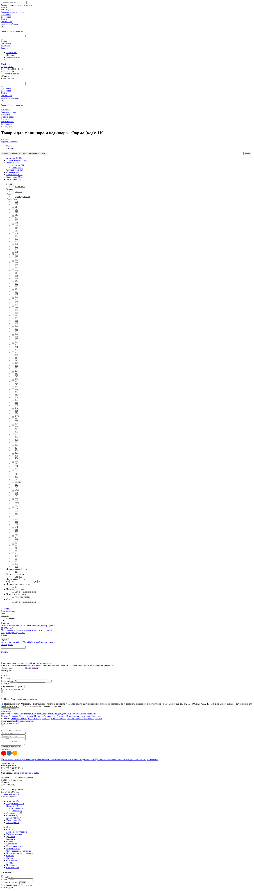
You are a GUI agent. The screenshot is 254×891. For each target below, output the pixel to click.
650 (16, 498)
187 (16, 323)
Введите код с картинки (12, 689)
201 (16, 347)
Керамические (7, 121)
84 (16, 548)
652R (17, 503)
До (35, 581)
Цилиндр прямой (22, 196)
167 (16, 302)
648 (16, 492)
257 (16, 397)
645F (17, 490)
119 (16, 254)
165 (16, 297)
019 (16, 215)
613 (16, 474)
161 (16, 294)
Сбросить (5, 609)
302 (16, 437)
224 (16, 363)
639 (16, 484)
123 (16, 257)
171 (16, 307)
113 (16, 249)
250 (16, 392)
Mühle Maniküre (13, 57)
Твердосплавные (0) (15, 803)
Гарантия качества (9, 142)
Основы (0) (17, 811)
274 (16, 413)
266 (16, 217)
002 (16, 204)
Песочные (5, 114)
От (7, 581)
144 (16, 283)
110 (16, 244)
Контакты (5, 46)
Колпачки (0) (17, 808)
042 (16, 225)
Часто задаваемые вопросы (54, 718)
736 (16, 532)
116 (16, 564)
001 (16, 201)
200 (16, 344)
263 (16, 402)
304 (16, 442)
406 (16, 453)
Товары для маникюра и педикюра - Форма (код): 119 (23, 153)
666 (16, 521)
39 (16, 447)
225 (16, 365)
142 (16, 278)
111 (16, 246)
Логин (4, 877)
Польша (18, 191)
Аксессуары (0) (13, 822)
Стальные (5, 119)
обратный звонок (11, 74)
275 (16, 418)
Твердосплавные (8, 112)
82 (16, 543)
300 (16, 434)
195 (16, 331)
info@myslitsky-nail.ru (29, 773)
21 (16, 358)
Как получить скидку (51, 714)
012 (16, 212)
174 (16, 315)
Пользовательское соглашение (80, 718)
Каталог (4, 716)
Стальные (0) (12, 815)
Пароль (5, 684)
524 (16, 463)
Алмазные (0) (12, 801)
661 (16, 508)
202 (16, 350)
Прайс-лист (6, 64)
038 (16, 220)
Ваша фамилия (8, 681)
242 (16, 376)
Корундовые (6, 124)
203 (16, 352)
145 (16, 286)
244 (16, 381)
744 (16, 535)
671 (16, 527)
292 (16, 432)
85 (16, 551)
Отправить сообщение (11, 747)
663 (16, 514)
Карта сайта (92, 714)
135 (16, 265)
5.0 (16, 571)
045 (16, 228)
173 (16, 313)
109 (16, 238)
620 (16, 477)
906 (16, 553)
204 (16, 355)
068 (16, 231)
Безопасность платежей (30, 714)
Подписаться (32, 668)
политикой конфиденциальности (99, 665)
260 (16, 400)
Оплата (83, 714)
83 (16, 545)
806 (16, 537)
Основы (17, 167)
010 (16, 209)
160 (16, 291)
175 (16, 318)
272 (16, 408)
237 (16, 371)
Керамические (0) (14, 818)
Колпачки (18, 165)
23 (16, 368)
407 (16, 455)
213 (16, 360)
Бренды (4, 48)
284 (16, 424)
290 (16, 429)
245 (16, 384)
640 (16, 487)
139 (16, 270)
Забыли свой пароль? (11, 885)
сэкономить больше (10, 24)
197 (16, 336)
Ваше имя (6, 678)
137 (16, 268)
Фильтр (247, 153)
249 (16, 389)
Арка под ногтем (22, 597)
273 (16, 410)
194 (16, 328)
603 (16, 471)
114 (16, 252)
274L (17, 416)
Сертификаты (7, 66)
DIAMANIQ (11, 52)
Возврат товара (34, 718)
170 (16, 305)
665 (16, 519)
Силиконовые (7, 117)
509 (16, 461)
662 (16, 511)
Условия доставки (9, 5)
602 (16, 469)
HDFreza (10, 55)
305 (16, 445)
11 (16, 241)
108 (16, 236)
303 (16, 439)
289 (16, 426)
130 (16, 260)
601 (16, 466)
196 (16, 334)
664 (16, 516)
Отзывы (98, 718)
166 (16, 299)
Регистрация (26, 885)
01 (16, 207)
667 (16, 524)
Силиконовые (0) (14, 813)
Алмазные (5, 110)
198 (16, 566)
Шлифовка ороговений (25, 592)
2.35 (17, 587)
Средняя (18, 576)
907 (16, 556)
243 (16, 379)
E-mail (4, 675)
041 (16, 223)
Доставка (5, 139)
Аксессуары (6, 126)
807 (16, 540)
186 (16, 320)
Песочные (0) (12, 806)
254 (16, 395)
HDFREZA (20, 186)
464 (16, 458)
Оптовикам (6, 43)
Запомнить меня (11, 882)
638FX (18, 482)
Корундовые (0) (13, 820)
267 (16, 405)
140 (16, 273)
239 (16, 373)
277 (16, 421)
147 (16, 289)
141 (16, 276)
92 (16, 559)
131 (16, 262)
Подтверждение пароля (12, 686)
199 (16, 339)
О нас (9, 714)
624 (16, 479)
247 (16, 387)
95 (16, 561)
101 (16, 233)
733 (16, 529)
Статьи (16, 714)
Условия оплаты (25, 5)
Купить (5, 640)
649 (16, 495)
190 (16, 326)
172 (16, 310)
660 (16, 506)
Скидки (4, 41)
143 (16, 281)
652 (16, 500)
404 (16, 450)
